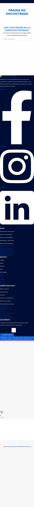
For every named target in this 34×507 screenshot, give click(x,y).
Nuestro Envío (4, 292)
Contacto (2, 295)
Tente (1, 269)
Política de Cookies (5, 301)
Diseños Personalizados (6, 243)
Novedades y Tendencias (7, 240)
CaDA (1, 263)
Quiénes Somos (4, 289)
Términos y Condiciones (6, 298)
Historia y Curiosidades (6, 237)
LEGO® (2, 260)
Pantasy (2, 266)
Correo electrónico (6, 330)
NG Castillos (3, 272)
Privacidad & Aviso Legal (7, 304)
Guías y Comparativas (6, 234)
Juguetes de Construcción (7, 231)
